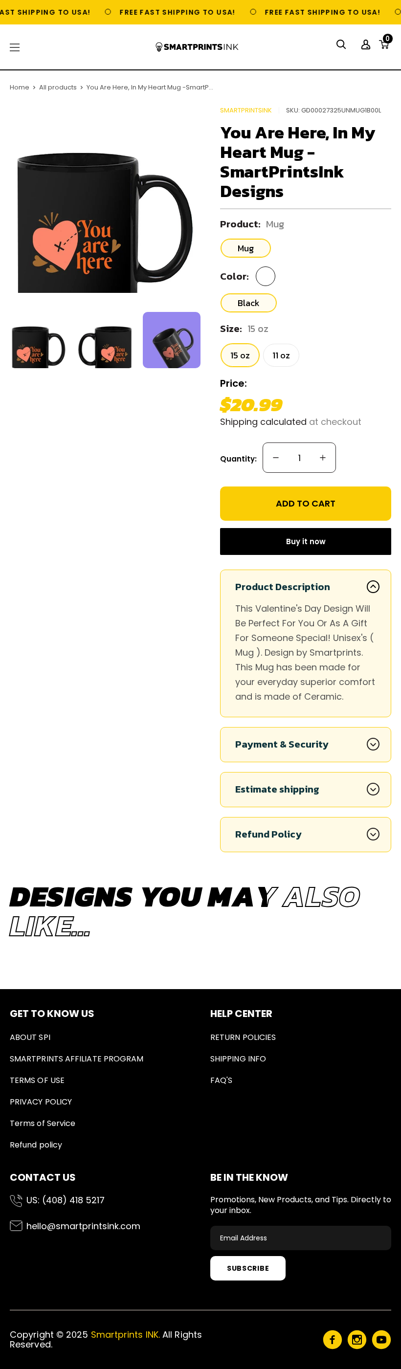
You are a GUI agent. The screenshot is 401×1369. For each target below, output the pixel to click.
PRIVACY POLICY (41, 1101)
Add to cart (305, 503)
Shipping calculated (263, 422)
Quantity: (238, 459)
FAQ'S (221, 1080)
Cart (387, 42)
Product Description (282, 586)
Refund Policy (268, 834)
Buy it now (306, 541)
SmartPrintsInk (246, 110)
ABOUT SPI (30, 1037)
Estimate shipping (277, 789)
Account (367, 44)
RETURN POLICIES (243, 1037)
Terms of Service (42, 1123)
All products (58, 87)
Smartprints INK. (125, 1334)
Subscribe (248, 1268)
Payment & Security (282, 744)
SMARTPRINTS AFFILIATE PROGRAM (76, 1058)
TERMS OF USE (37, 1080)
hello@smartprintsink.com (83, 1226)
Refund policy (36, 1144)
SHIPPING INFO (238, 1058)
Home (19, 87)
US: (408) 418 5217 (65, 1200)
